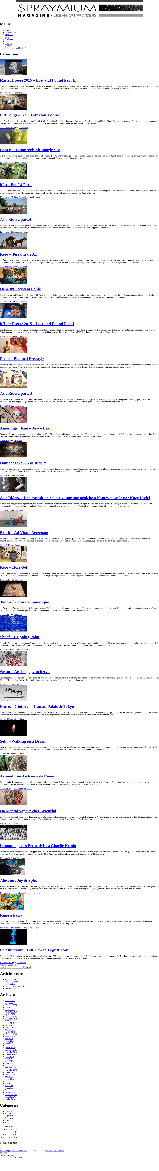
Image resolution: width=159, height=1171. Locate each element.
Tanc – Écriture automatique (24, 602)
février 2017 (10, 1045)
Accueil (8, 30)
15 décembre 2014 (7, 893)
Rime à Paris (11, 915)
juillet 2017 (9, 1041)
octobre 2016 (10, 1054)
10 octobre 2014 (6, 963)
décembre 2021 (11, 1005)
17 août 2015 (5, 406)
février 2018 (10, 1030)
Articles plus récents (9, 965)
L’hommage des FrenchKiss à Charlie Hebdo (38, 845)
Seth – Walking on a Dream (23, 741)
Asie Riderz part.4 (15, 219)
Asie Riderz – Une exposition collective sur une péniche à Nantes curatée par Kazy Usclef (75, 497)
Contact (8, 46)
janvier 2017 (10, 1048)
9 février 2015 (5, 823)
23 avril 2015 (5, 684)
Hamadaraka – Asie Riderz (23, 463)
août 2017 (9, 1039)
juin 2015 (8, 1081)
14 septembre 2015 (7, 371)
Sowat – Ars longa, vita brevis (25, 671)
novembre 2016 (11, 1052)
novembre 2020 (11, 1012)
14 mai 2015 (5, 649)
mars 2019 (9, 1021)
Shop (7, 41)
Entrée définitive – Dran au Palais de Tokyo (37, 706)
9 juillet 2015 (5, 510)
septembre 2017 (11, 1036)
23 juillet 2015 (5, 475)
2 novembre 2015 (7, 301)
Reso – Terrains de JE (18, 254)
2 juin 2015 (4, 615)
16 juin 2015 (5, 580)
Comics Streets (11, 988)
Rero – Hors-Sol (13, 567)
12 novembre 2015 (7, 232)
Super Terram (10, 979)
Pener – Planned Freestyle (22, 358)
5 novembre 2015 (7, 267)
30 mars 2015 (5, 719)
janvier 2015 (10, 1092)
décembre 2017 (11, 1034)
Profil (7, 37)
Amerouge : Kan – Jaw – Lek (25, 428)
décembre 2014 (11, 1095)
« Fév (2, 1148)
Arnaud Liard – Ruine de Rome (27, 776)
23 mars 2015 (5, 754)
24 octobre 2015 (6, 336)
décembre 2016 (11, 1050)
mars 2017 (9, 1043)
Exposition (9, 35)
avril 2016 (9, 1061)
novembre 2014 (11, 1097)
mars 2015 (9, 1088)
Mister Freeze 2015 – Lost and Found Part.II (38, 80)
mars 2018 (9, 1027)
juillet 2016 (9, 1057)
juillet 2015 (9, 1079)
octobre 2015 (10, 1072)
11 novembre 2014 (7, 928)
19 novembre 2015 (7, 162)
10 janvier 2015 (6, 858)
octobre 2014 (10, 1099)
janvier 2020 (10, 1014)
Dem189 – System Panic (20, 289)
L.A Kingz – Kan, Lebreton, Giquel (30, 115)
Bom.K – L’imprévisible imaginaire (30, 150)
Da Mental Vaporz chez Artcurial (28, 811)
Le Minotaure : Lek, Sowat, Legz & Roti (34, 950)
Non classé (9, 1118)
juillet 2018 (9, 1023)
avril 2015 (9, 1086)
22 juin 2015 (5, 545)
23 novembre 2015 (7, 128)
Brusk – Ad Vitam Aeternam (24, 532)
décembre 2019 (11, 1016)
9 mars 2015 (5, 789)
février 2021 (10, 1010)
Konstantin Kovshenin (55, 1150)
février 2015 (10, 1090)
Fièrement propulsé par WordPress (13, 1150)
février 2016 (10, 1065)
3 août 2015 (4, 441)
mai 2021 (8, 1007)
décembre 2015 (11, 1068)
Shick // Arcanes (11, 982)
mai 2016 (8, 1059)
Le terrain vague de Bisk (14, 986)
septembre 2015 (11, 1074)
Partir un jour (10, 984)
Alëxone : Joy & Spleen (20, 880)
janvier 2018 (10, 1032)
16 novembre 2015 (7, 197)
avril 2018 (9, 1025)
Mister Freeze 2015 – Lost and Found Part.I (37, 323)
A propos (8, 44)
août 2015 (9, 1077)
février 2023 (10, 1001)
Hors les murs (10, 32)
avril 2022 (9, 1003)
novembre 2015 (11, 1070)
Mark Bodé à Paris (16, 184)
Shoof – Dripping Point (20, 637)
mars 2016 (9, 1063)
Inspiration (9, 39)
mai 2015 (8, 1083)
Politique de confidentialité (15, 48)
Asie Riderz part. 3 (16, 393)
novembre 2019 (11, 1018)
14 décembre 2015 (7, 93)
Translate (18, 1157)
